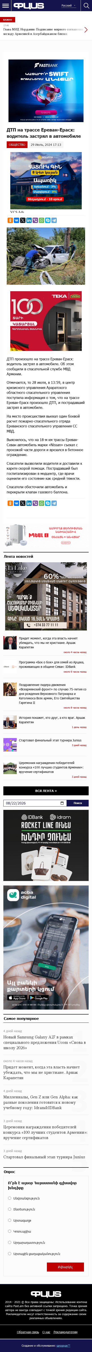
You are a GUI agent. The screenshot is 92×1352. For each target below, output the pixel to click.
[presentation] (75, 32)
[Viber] (35, 220)
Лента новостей (18, 556)
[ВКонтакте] (16, 220)
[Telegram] (54, 220)
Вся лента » (46, 791)
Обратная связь (28, 1332)
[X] (22, 220)
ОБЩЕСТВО (17, 144)
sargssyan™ (63, 1345)
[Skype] (47, 220)
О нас (46, 1332)
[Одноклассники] (10, 220)
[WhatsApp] (41, 220)
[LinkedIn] (29, 220)
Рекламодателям (65, 1332)
